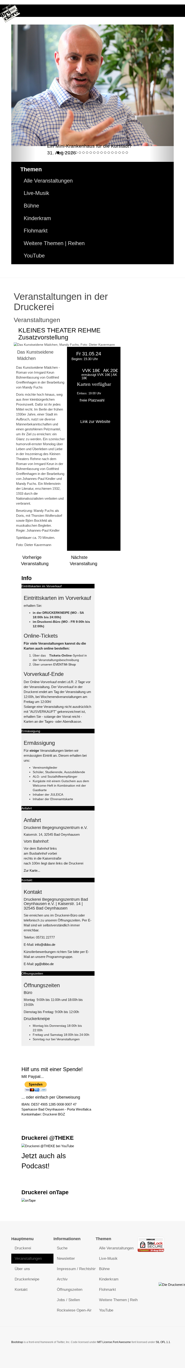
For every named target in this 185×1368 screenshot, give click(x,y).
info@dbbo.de (45, 944)
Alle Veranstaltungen (48, 181)
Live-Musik (36, 193)
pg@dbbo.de (44, 964)
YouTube (34, 256)
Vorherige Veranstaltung (35, 560)
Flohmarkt (36, 231)
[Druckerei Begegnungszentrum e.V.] (10, 11)
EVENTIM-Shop (64, 664)
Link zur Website (95, 421)
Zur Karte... (32, 870)
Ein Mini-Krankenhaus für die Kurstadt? (89, 146)
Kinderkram (37, 218)
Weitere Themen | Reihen (54, 243)
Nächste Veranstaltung (83, 560)
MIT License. (105, 1342)
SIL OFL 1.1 (163, 1342)
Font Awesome (122, 1342)
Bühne (31, 206)
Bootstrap (17, 1342)
